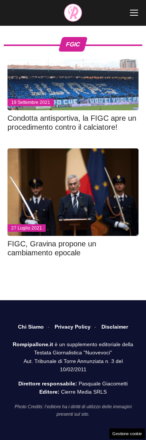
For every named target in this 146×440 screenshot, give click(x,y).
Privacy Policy (73, 327)
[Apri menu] (134, 12)
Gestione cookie (127, 433)
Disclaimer (114, 327)
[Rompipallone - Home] (73, 13)
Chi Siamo (31, 327)
